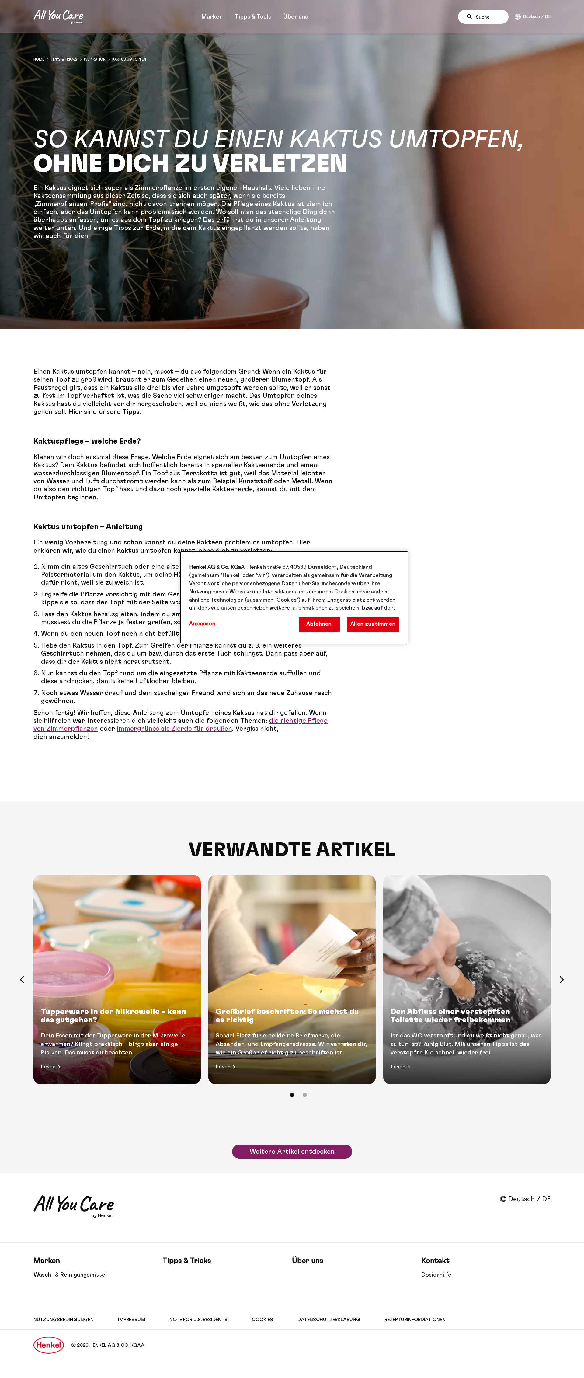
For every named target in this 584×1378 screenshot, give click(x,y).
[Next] (562, 979)
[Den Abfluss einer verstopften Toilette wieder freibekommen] (467, 979)
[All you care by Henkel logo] (58, 17)
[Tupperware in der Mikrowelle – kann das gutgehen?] (117, 979)
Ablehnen (319, 624)
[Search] (471, 17)
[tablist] (292, 1095)
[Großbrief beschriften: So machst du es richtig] (292, 979)
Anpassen (202, 624)
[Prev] (22, 979)
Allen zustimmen (373, 624)
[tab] (292, 1095)
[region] (294, 597)
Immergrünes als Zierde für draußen (174, 728)
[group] (292, 990)
